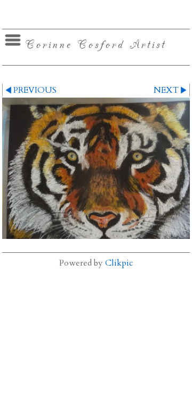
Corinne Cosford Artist (96, 44)
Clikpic (119, 263)
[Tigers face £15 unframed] (96, 168)
